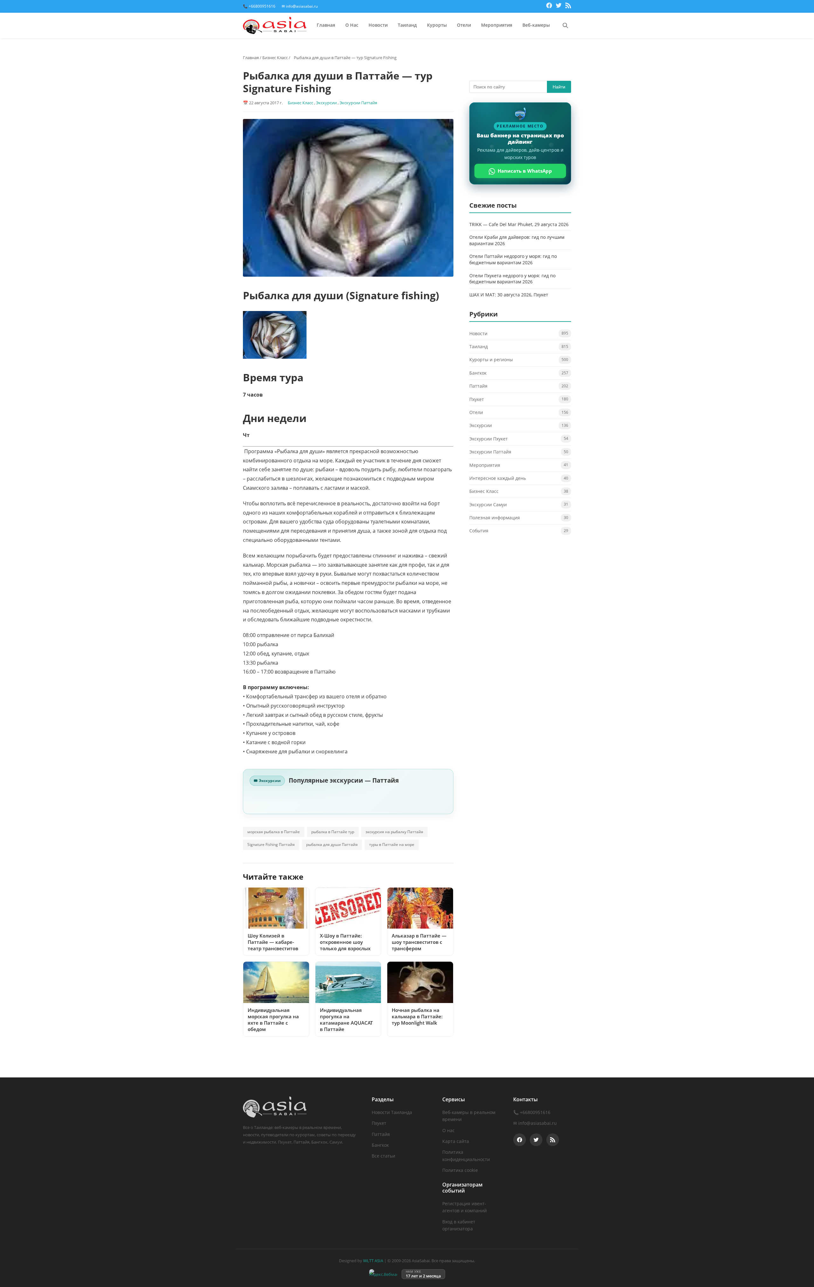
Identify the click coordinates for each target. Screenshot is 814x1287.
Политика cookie (460, 1170)
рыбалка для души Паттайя (332, 844)
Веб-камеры (536, 25)
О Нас (351, 25)
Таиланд (407, 25)
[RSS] (568, 6)
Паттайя (478, 386)
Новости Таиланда (392, 1112)
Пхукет (476, 399)
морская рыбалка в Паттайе (273, 831)
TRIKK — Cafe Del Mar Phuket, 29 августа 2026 (519, 224)
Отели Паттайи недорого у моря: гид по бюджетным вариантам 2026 (513, 259)
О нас (448, 1130)
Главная (326, 25)
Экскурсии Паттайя (358, 103)
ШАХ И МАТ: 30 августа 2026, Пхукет (508, 295)
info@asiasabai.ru (537, 1123)
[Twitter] (559, 6)
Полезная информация (494, 518)
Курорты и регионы (491, 360)
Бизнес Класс (275, 57)
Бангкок (477, 373)
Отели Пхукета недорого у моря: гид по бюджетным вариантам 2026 (512, 279)
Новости (378, 25)
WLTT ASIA (373, 1260)
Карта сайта (455, 1141)
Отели (464, 25)
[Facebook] (549, 6)
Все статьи (383, 1156)
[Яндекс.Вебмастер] (383, 1274)
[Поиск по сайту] (565, 25)
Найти (559, 86)
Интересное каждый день (497, 478)
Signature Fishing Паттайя (271, 844)
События (478, 531)
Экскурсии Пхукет (488, 439)
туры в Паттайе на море (391, 844)
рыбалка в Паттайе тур (332, 831)
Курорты (437, 25)
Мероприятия (496, 25)
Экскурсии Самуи (488, 505)
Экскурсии (326, 103)
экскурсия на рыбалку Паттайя (394, 831)
